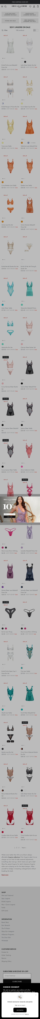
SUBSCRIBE (9, 516)
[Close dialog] (39, 497)
